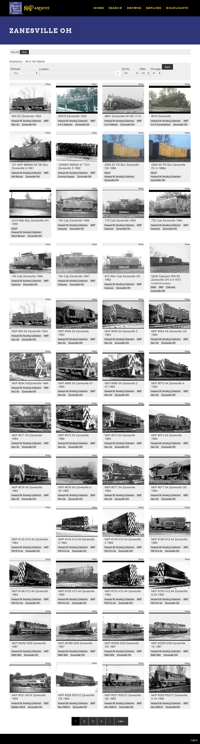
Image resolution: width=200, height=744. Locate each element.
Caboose (62, 228)
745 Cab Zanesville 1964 (27, 276)
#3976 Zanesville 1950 (72, 116)
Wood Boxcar (18, 235)
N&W (153, 287)
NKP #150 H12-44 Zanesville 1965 (76, 592)
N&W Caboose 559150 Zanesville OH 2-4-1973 (166, 277)
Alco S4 (61, 342)
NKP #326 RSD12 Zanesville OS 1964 (76, 696)
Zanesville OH (29, 124)
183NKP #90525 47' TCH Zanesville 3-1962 (74, 166)
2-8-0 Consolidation (160, 124)
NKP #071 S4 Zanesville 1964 (27, 436)
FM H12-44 (17, 551)
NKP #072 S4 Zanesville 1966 (73, 436)
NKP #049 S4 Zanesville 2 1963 (121, 332)
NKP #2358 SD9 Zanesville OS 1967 (122, 644)
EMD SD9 (16, 655)
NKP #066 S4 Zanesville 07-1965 (76, 384)
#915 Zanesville (161, 116)
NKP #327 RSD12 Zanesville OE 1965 (123, 696)
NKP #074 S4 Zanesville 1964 (166, 436)
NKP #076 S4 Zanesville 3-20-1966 (75, 489)
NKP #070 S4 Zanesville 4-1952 (168, 384)
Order (143, 68)
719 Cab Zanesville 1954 (120, 220)
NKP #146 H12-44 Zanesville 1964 (169, 541)
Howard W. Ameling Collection (26, 120)
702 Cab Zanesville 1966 (73, 220)
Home (99, 8)
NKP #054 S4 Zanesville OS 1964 (169, 332)
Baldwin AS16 (18, 707)
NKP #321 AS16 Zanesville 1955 (29, 696)
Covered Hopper (66, 176)
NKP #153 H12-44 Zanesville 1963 (123, 592)
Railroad (15, 68)
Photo (47, 84)
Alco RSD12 (64, 707)
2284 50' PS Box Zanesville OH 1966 (122, 166)
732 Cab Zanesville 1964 (166, 220)
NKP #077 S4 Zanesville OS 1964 (169, 489)
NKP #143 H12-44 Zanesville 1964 (30, 541)
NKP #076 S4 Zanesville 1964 (27, 489)
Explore (153, 8)
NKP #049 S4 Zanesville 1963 (73, 332)
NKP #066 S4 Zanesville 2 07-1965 (121, 384)
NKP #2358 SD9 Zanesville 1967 (75, 644)
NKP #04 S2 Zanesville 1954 (30, 331)
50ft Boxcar (17, 176)
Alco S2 (15, 124)
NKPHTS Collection (162, 283)
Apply (167, 66)
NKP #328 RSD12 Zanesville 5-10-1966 (169, 696)
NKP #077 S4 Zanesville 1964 (120, 489)
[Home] (31, 8)
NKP (46, 120)
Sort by (126, 68)
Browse (134, 8)
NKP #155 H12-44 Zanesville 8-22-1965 (169, 592)
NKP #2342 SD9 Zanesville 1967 (29, 644)
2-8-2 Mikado (111, 124)
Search (115, 8)
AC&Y (107, 172)
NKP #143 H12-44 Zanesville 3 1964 (123, 541)
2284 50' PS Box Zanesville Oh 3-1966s (168, 166)
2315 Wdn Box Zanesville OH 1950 (30, 222)
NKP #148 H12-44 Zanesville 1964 (30, 592)
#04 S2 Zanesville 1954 (26, 116)
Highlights (177, 8)
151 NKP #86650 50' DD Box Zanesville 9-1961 (30, 166)
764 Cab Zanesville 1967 (73, 276)
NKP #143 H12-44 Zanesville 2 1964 (76, 541)
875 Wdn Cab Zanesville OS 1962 (122, 277)
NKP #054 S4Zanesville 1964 (30, 383)
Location (44, 68)
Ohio (24, 52)
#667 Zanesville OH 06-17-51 (123, 116)
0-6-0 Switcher (65, 124)
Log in (194, 740)
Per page (156, 68)
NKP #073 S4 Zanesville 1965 (120, 436)
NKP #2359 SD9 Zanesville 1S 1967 (168, 644)
